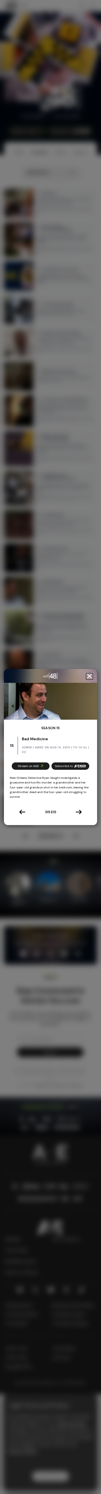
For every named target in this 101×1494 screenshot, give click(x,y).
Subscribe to (64, 766)
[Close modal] (89, 676)
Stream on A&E (28, 766)
